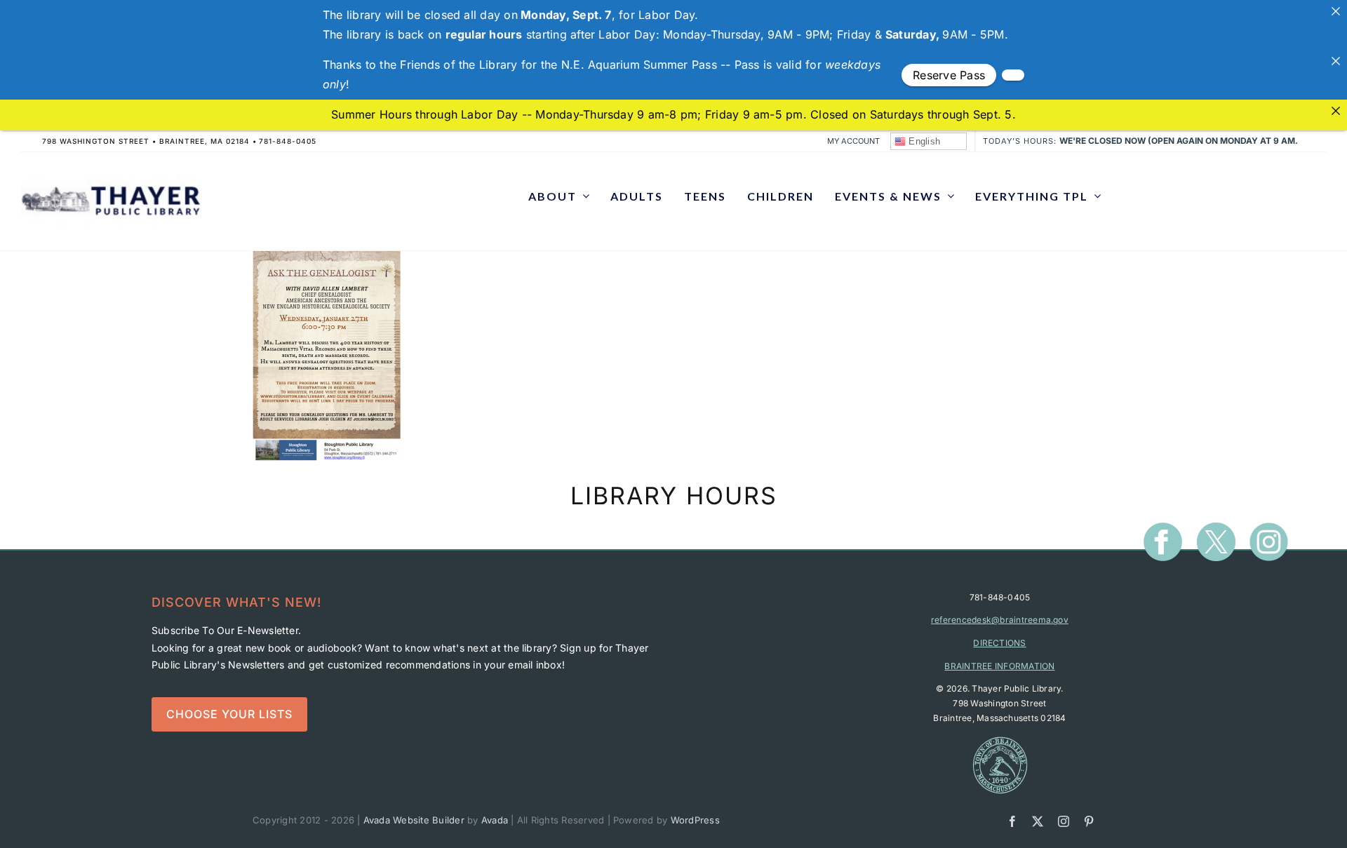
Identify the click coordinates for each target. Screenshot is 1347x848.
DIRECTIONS (999, 643)
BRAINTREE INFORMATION (999, 666)
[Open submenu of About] (583, 196)
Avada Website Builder (413, 820)
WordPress (695, 820)
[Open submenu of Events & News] (947, 196)
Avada (494, 820)
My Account (853, 141)
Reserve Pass (949, 75)
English (923, 141)
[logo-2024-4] (111, 179)
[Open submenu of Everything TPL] (1094, 196)
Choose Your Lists (229, 714)
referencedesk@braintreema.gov (999, 619)
